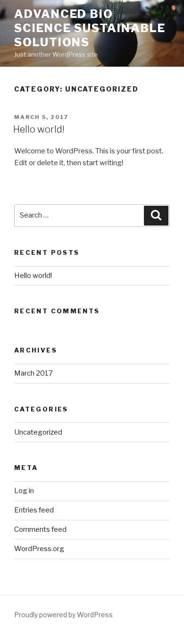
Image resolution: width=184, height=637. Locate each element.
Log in (24, 490)
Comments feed (40, 529)
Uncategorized (38, 432)
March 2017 (33, 373)
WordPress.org (39, 549)
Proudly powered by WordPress (63, 615)
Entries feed (34, 510)
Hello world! (39, 129)
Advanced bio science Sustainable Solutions (89, 28)
